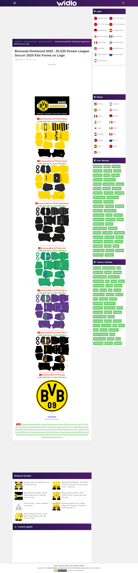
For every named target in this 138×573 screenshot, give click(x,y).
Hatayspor (97, 233)
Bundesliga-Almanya (104, 30)
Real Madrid (117, 272)
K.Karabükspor (119, 233)
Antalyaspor (97, 175)
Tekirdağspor (98, 246)
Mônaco (121, 325)
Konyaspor (106, 188)
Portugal (100, 140)
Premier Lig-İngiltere (104, 36)
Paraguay (101, 134)
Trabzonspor (98, 171)
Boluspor (120, 219)
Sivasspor (117, 171)
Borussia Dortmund (100, 277)
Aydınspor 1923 (99, 219)
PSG (118, 268)
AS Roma (103, 290)
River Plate (118, 285)
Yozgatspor (110, 250)
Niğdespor (119, 237)
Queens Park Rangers (100, 334)
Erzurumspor (108, 193)
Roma (96, 290)
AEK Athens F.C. (110, 303)
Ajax (110, 290)
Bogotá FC (108, 312)
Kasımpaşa (115, 175)
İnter (107, 281)
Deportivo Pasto (99, 294)
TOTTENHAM (98, 303)
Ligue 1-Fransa (117, 36)
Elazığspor (109, 224)
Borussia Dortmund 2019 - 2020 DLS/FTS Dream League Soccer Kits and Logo (74, 495)
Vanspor (115, 246)
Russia (115, 140)
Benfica (119, 308)
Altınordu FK (118, 215)
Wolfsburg (118, 343)
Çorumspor (119, 250)
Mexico (115, 128)
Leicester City (106, 325)
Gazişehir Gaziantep (100, 228)
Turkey (115, 146)
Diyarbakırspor (98, 224)
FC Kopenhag (98, 321)
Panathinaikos (113, 330)
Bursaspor (97, 188)
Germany (116, 116)
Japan (99, 128)
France (100, 116)
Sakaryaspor (98, 241)
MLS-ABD (101, 48)
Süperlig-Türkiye (103, 18)
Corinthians (117, 312)
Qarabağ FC (103, 299)
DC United (117, 290)
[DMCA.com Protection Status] (60, 570)
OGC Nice (103, 330)
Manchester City (114, 277)
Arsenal (113, 281)
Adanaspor (120, 184)
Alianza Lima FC (110, 308)
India (99, 122)
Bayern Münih (98, 272)
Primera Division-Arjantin (105, 60)
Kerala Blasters (99, 285)
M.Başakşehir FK (109, 179)
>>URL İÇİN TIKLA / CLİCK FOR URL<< (52, 121)
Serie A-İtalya (102, 42)
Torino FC (111, 339)
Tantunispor (118, 241)
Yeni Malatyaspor (112, 197)
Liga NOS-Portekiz (119, 48)
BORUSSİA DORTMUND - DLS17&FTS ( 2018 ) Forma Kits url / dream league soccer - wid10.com (75, 484)
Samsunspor (108, 241)
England (115, 110)
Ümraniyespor (98, 255)
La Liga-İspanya (118, 30)
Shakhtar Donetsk (99, 339)
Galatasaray (97, 166)
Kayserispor (98, 179)
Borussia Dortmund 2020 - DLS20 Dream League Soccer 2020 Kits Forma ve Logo (35, 495)
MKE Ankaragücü (99, 197)
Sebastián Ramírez (52, 419)
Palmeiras (119, 294)
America (100, 104)
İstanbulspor (109, 255)
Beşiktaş (107, 166)
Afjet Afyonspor (99, 215)
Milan (114, 325)
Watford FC (108, 343)
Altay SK (109, 215)
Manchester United (109, 268)
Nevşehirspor (109, 237)
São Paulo (113, 299)
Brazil (99, 110)
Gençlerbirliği (119, 193)
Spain (99, 146)
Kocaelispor (119, 206)
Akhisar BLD (98, 193)
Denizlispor (97, 184)
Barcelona (97, 268)
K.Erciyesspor (107, 233)
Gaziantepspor (98, 206)
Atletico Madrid (98, 281)
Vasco (118, 339)
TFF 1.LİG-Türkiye (119, 18)
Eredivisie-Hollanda (119, 42)
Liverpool (109, 285)
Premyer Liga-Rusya (119, 54)
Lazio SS (96, 325)
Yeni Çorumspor (99, 250)
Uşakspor (108, 246)
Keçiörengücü (98, 237)
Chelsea (121, 281)
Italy (114, 122)
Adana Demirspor (110, 210)
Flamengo (108, 321)
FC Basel (111, 316)
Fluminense (117, 321)
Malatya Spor (98, 210)
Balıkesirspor (110, 219)
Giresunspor (109, 206)
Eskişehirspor (108, 202)
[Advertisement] (52, 24)
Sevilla (112, 334)
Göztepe (106, 175)
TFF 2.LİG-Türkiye (103, 24)
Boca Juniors (98, 312)
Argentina (116, 104)
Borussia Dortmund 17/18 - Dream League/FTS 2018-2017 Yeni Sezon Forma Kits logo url (74, 505)
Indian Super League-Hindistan (107, 54)
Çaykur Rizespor (109, 184)
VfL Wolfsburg (98, 343)
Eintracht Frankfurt (100, 316)
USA (99, 152)
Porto (95, 299)
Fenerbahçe (116, 166)
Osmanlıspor (117, 188)
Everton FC (110, 294)
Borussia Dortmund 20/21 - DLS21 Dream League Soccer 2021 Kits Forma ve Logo (35, 516)
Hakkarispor (113, 228)
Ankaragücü (97, 202)
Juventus (108, 272)
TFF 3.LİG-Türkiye (119, 24)
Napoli (96, 330)
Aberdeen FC (98, 308)
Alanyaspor (107, 171)
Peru (114, 134)
